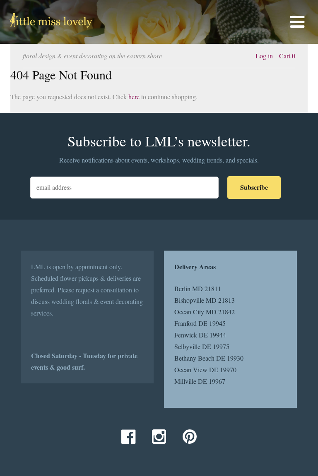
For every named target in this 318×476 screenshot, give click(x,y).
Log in (264, 55)
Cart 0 (287, 55)
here (134, 96)
